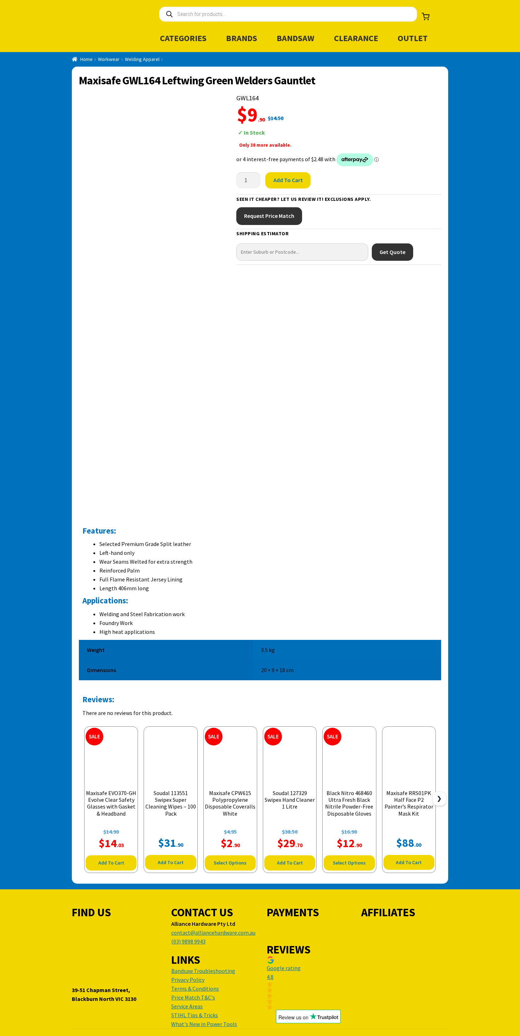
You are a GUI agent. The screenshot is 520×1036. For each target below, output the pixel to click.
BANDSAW (295, 38)
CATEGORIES (183, 38)
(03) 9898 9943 (188, 941)
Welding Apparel (142, 59)
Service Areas (187, 1006)
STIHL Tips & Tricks (194, 1015)
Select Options (230, 863)
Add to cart (288, 180)
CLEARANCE (356, 38)
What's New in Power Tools (204, 1023)
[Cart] (425, 17)
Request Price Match (269, 215)
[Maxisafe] (413, 125)
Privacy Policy (187, 979)
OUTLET (413, 38)
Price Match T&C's (193, 997)
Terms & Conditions (195, 988)
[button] (308, 982)
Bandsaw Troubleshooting (203, 970)
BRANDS (241, 38)
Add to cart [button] (111, 863)
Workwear (109, 59)
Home (86, 59)
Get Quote (392, 251)
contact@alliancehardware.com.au (213, 932)
